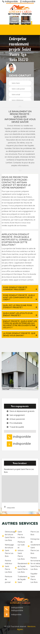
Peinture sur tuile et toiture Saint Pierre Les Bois (21, 550)
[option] (14, 22)
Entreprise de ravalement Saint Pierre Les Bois (34, 546)
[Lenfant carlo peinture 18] (20, 9)
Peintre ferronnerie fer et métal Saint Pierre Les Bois (34, 563)
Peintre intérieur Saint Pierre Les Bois (8, 566)
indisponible (11, 1)
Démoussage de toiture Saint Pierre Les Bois (8, 535)
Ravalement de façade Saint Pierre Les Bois (21, 567)
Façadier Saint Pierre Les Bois (34, 577)
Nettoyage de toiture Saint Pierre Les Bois (8, 550)
